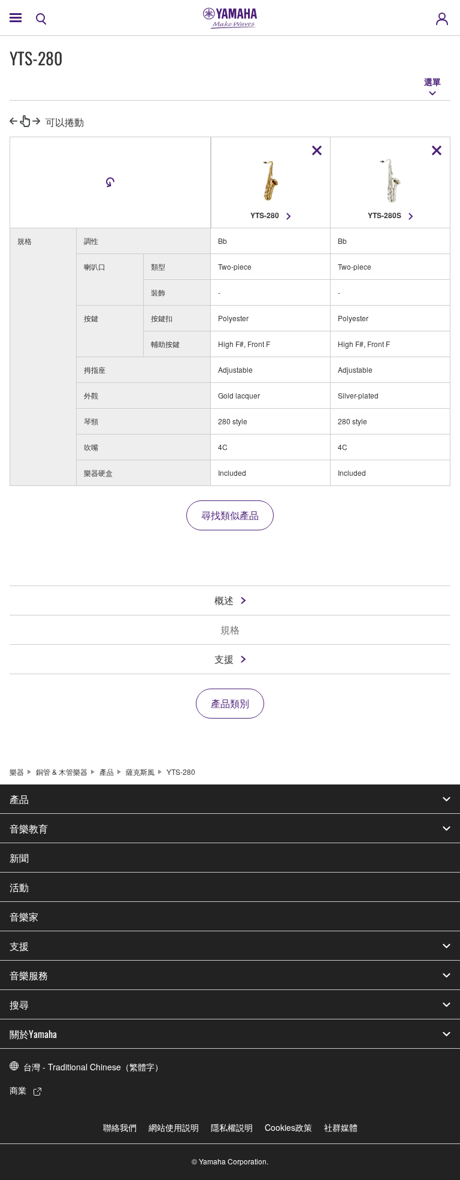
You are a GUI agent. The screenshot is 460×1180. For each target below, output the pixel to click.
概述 (224, 600)
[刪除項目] (317, 150)
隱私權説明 (232, 1127)
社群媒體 (341, 1127)
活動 (19, 887)
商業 (18, 1090)
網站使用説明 (174, 1127)
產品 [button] (19, 799)
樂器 (17, 771)
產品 (106, 771)
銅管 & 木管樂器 (61, 771)
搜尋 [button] (19, 1004)
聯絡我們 (120, 1127)
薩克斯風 (140, 771)
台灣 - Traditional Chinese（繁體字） (93, 1067)
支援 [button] (19, 945)
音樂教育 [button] (29, 828)
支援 (224, 659)
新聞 (19, 857)
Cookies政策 (288, 1127)
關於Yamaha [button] (33, 1034)
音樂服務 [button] (29, 975)
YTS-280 (181, 771)
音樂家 (24, 916)
